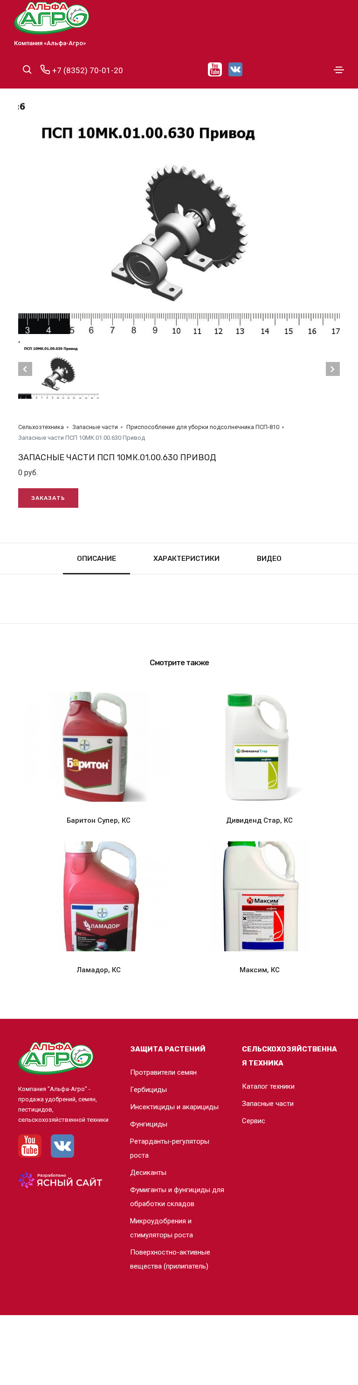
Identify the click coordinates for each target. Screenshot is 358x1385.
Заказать (48, 498)
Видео (269, 558)
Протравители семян (163, 1072)
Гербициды (148, 1089)
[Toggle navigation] (339, 70)
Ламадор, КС (99, 970)
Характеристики (186, 558)
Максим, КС (260, 970)
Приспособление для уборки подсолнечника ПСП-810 (202, 426)
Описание (96, 558)
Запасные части (95, 426)
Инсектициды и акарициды (174, 1107)
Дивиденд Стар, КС (259, 820)
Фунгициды (148, 1124)
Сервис (253, 1121)
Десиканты (148, 1172)
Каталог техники (268, 1086)
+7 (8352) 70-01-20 (86, 70)
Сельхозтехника (41, 426)
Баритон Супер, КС (99, 820)
